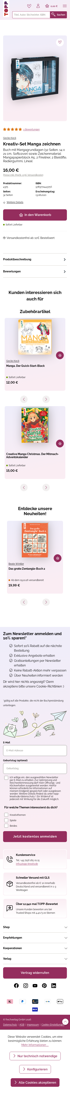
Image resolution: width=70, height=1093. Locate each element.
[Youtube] (35, 985)
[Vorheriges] (24, 399)
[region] (35, 78)
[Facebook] (16, 985)
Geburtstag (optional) (15, 760)
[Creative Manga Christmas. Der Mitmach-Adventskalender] (35, 425)
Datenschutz (10, 1024)
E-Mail (6, 742)
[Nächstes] (46, 399)
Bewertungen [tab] (12, 271)
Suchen (61, 14)
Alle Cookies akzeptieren (37, 1082)
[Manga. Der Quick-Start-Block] (35, 337)
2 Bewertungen (31, 129)
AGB (21, 1024)
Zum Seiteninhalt (16, 4)
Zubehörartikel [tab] (35, 311)
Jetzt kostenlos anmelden (35, 836)
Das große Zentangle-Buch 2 (27, 568)
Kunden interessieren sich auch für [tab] (35, 295)
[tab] (35, 259)
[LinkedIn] (53, 985)
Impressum (33, 1024)
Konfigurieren (37, 1069)
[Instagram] (25, 985)
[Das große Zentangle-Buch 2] (35, 539)
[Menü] (65, 6)
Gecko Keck (9, 138)
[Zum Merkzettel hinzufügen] (60, 42)
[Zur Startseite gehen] (6, 8)
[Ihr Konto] (38, 6)
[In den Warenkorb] (60, 355)
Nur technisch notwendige (37, 1056)
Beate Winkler (16, 563)
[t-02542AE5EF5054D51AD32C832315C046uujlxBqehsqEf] (35, 78)
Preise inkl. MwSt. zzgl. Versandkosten (23, 175)
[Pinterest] (44, 985)
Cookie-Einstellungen (52, 1024)
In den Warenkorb (37, 215)
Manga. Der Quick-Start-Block (25, 365)
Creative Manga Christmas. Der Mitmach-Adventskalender (32, 455)
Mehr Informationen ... (35, 1044)
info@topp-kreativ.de (27, 863)
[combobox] (31, 14)
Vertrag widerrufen (35, 973)
